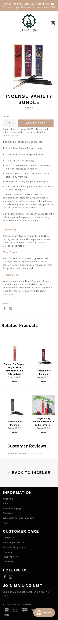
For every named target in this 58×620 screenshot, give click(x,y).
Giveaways (8, 561)
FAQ (5, 522)
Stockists (8, 513)
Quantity (7, 116)
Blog (5, 503)
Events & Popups (12, 508)
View (14, 381)
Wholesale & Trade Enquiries (18, 517)
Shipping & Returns (14, 542)
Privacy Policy (10, 556)
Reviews (7, 552)
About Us (8, 498)
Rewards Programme (14, 547)
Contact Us (9, 537)
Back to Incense (30, 473)
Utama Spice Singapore (20, 605)
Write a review (34, 453)
